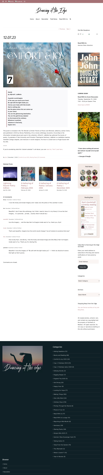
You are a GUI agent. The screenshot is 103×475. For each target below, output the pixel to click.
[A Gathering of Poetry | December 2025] (64, 168)
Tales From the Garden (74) (62, 445)
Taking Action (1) (59, 441)
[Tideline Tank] (89, 178)
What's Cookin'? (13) (60, 452)
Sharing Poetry (33, 157)
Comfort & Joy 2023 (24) (62, 359)
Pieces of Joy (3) (59, 410)
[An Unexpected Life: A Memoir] (82, 225)
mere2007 (5, 219)
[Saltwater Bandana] (95, 172)
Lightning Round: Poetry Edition (9, 185)
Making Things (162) (60, 394)
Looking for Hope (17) (61, 390)
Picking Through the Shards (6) (63, 406)
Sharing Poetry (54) (60, 429)
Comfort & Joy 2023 (24, 157)
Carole (4, 228)
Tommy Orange (85, 221)
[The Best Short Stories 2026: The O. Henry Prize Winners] (82, 213)
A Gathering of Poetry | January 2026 (45, 185)
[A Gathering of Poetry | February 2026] (28, 168)
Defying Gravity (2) (60, 371)
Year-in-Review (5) (59, 456)
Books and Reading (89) (61, 355)
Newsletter (6, 472)
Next (68, 29)
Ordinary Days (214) (60, 402)
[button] (70, 19)
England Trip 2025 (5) (61, 378)
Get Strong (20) (59, 382)
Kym (6, 157)
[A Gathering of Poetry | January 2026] (46, 168)
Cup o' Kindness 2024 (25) (62, 363)
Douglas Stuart (89, 209)
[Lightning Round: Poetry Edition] (10, 168)
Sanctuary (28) (58, 425)
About (5, 468)
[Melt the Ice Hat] (95, 178)
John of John (89, 207)
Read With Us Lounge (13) (62, 417)
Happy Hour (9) (59, 386)
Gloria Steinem (89, 228)
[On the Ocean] (83, 178)
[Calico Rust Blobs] (89, 172)
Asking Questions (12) (60, 351)
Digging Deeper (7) (60, 375)
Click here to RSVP (83, 105)
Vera (4, 236)
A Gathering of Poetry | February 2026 (27, 185)
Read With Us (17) (59, 413)
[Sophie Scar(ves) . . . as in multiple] (95, 184)
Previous (62, 29)
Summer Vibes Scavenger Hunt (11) (65, 437)
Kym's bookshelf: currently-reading (88, 203)
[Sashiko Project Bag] (83, 172)
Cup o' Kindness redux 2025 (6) (64, 367)
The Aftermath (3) (59, 449)
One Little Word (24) (60, 398)
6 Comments (42, 157)
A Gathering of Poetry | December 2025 (63, 185)
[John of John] (82, 207)
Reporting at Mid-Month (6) (62, 421)
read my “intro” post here (54, 149)
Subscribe (83, 267)
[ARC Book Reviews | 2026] (83, 184)
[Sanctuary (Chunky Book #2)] (89, 184)
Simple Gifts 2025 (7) (60, 433)
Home (5, 464)
